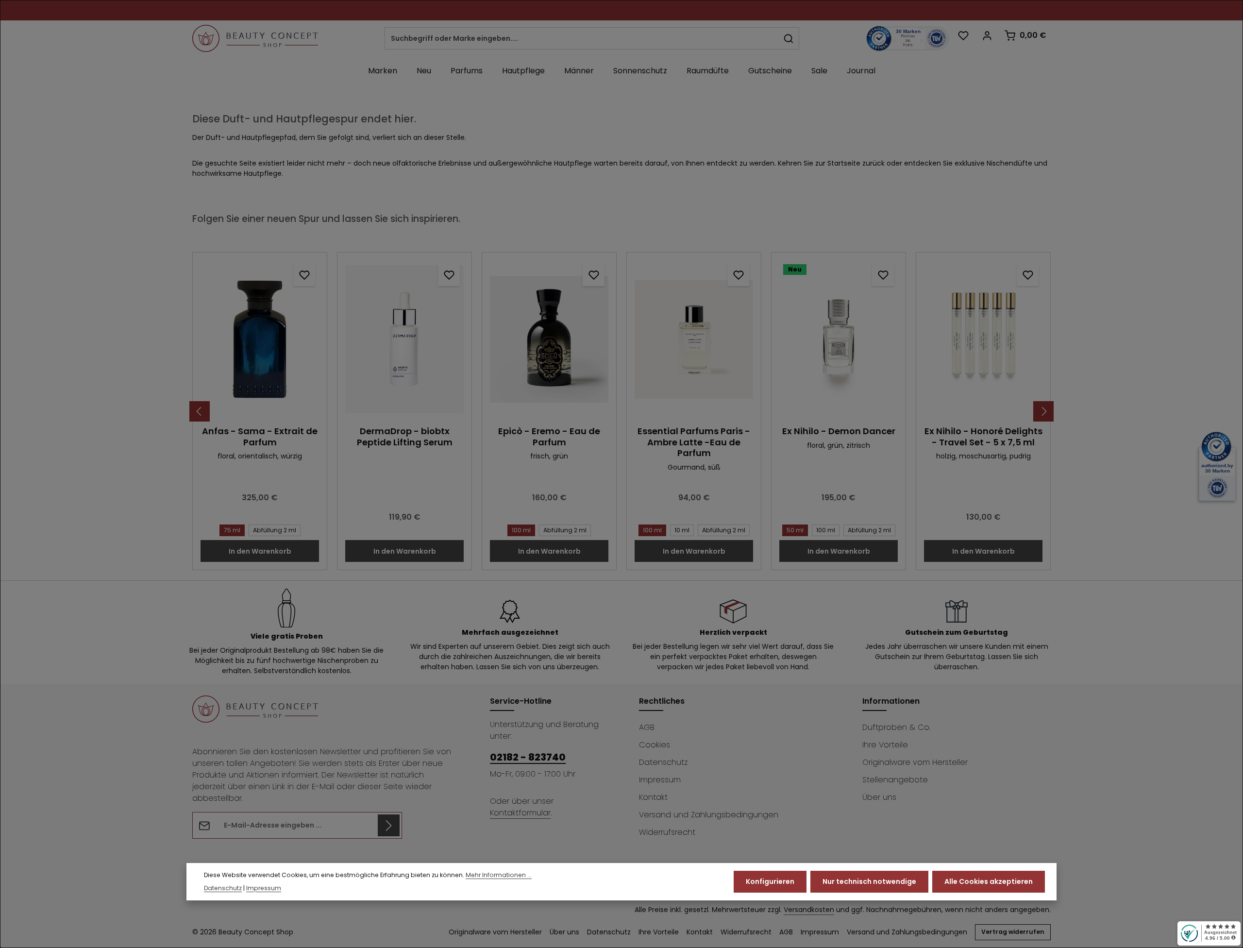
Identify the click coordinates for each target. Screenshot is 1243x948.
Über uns (879, 797)
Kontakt (653, 797)
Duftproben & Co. (896, 727)
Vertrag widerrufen (1012, 932)
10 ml (681, 530)
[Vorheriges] (199, 411)
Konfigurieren (770, 881)
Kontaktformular (520, 812)
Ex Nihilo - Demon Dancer (838, 431)
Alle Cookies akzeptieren (988, 881)
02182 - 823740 (528, 757)
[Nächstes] (1043, 411)
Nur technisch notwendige (869, 881)
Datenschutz (663, 762)
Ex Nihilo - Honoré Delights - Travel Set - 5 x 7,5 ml (983, 437)
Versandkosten (809, 909)
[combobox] (582, 38)
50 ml (795, 530)
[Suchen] (788, 38)
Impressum (660, 779)
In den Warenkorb (260, 551)
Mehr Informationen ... (499, 875)
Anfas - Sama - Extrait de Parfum (260, 437)
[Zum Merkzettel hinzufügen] (304, 275)
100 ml (521, 530)
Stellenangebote (895, 779)
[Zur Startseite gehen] (255, 38)
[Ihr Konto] (987, 35)
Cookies (654, 744)
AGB (647, 727)
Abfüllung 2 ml (274, 530)
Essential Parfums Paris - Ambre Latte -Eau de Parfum (694, 442)
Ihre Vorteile (885, 744)
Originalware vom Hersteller (915, 762)
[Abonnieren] (389, 825)
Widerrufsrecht (667, 832)
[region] (621, 411)
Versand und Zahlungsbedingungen (708, 814)
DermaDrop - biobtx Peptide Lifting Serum (405, 437)
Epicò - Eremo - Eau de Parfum (549, 437)
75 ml (232, 530)
